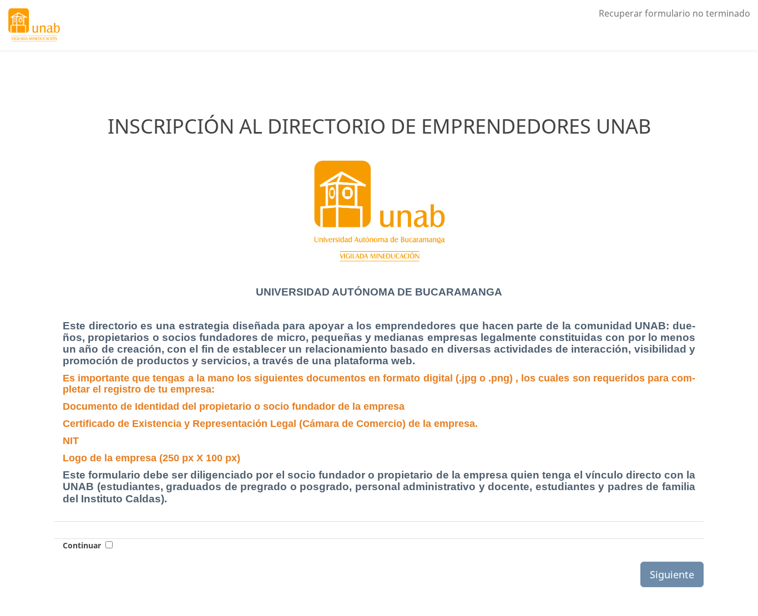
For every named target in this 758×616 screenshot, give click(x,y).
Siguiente (672, 574)
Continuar (82, 545)
